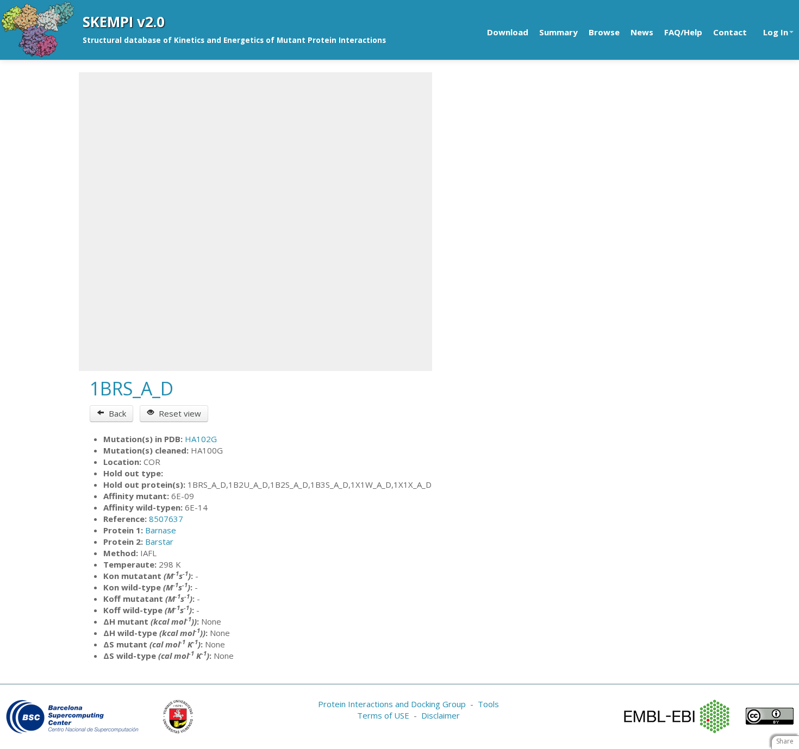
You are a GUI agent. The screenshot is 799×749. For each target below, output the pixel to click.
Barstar (159, 541)
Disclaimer (440, 715)
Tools (488, 703)
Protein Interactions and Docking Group (392, 703)
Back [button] (115, 413)
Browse (604, 32)
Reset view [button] (177, 413)
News (642, 32)
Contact (730, 32)
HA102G (201, 438)
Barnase (160, 530)
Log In (775, 32)
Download (507, 32)
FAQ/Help (683, 32)
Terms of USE (383, 715)
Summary (558, 32)
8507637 (166, 518)
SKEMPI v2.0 (124, 22)
